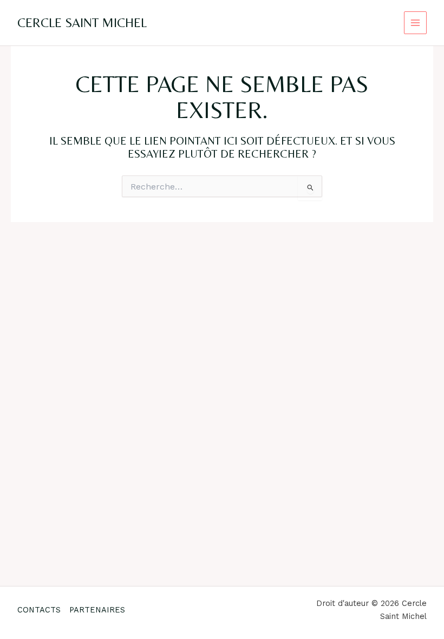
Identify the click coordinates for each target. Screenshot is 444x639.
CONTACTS (39, 610)
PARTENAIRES (97, 610)
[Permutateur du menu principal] (415, 23)
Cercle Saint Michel (82, 22)
